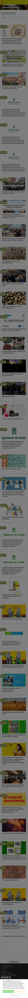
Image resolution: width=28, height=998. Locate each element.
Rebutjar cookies (14, 995)
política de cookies (20, 988)
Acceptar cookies (8, 991)
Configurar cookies (20, 991)
